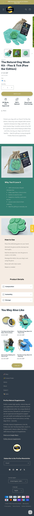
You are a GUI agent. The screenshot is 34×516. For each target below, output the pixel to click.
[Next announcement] (31, 2)
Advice (5, 382)
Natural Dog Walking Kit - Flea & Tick (8, 355)
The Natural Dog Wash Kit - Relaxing (24, 355)
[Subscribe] (28, 463)
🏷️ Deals (5, 394)
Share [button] (4, 110)
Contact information (26, 506)
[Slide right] (32, 53)
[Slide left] (2, 53)
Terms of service (16, 506)
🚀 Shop (5, 374)
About (5, 386)
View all (17, 365)
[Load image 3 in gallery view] (26, 53)
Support (5, 390)
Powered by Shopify (16, 503)
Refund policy (26, 503)
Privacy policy (8, 506)
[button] (3, 9)
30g (4, 81)
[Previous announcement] (3, 2)
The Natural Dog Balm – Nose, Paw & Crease (7, 332)
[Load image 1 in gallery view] (8, 53)
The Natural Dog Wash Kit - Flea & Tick (24, 332)
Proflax (10, 503)
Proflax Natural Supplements (11, 439)
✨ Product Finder (8, 378)
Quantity (3, 84)
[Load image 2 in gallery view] (17, 53)
